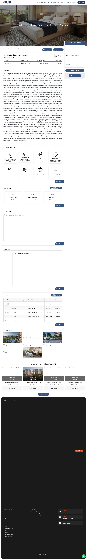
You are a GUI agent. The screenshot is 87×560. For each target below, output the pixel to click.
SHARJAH (7, 526)
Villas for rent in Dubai (36, 514)
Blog (42, 2)
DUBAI (6, 522)
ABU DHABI (7, 524)
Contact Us (68, 2)
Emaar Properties (18, 48)
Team (58, 2)
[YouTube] (79, 451)
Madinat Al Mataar (10, 48)
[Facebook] (76, 451)
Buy (48, 2)
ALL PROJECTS (8, 536)
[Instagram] (81, 451)
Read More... (59, 181)
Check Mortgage (75, 76)
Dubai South (18, 57)
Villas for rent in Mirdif (36, 516)
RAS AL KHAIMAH (9, 528)
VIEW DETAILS (11, 388)
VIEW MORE (43, 394)
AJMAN (6, 530)
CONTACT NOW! (74, 70)
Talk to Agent (81, 2)
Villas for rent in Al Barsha (36, 518)
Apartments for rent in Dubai (37, 512)
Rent (45, 2)
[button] (84, 556)
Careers (74, 2)
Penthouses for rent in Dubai (37, 520)
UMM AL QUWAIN (9, 534)
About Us (63, 2)
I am (66, 59)
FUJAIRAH (7, 532)
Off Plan (6, 520)
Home (38, 2)
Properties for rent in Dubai (37, 522)
